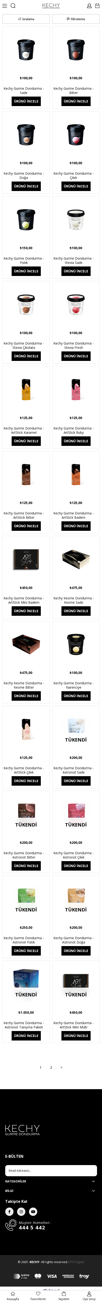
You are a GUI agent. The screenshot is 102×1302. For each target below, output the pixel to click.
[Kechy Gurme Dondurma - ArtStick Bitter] (26, 474)
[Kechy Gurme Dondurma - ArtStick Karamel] (26, 389)
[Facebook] (9, 1212)
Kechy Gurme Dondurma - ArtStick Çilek (24, 770)
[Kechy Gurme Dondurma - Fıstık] (26, 219)
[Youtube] (33, 1212)
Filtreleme (78, 19)
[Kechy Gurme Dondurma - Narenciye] (75, 644)
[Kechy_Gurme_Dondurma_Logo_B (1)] (51, 1130)
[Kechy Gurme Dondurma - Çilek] (75, 134)
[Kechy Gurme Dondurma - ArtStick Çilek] (26, 729)
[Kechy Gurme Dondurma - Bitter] (75, 49)
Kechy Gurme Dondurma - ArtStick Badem (73, 515)
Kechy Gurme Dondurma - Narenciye (73, 685)
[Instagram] (21, 1212)
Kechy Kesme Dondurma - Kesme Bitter (24, 685)
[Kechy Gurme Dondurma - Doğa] (26, 134)
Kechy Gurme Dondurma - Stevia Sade (73, 260)
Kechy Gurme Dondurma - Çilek (73, 175)
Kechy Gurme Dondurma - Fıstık (24, 260)
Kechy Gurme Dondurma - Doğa (24, 175)
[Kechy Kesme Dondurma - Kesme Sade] (75, 559)
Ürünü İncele (26, 101)
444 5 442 (32, 1227)
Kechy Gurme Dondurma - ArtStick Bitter (24, 515)
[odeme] (51, 1276)
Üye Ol (88, 1170)
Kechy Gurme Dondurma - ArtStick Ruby (73, 430)
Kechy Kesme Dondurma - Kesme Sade (73, 600)
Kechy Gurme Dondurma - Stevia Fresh (73, 345)
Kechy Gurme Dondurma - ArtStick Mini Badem (24, 600)
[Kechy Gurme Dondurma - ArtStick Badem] (75, 474)
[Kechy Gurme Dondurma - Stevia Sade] (75, 219)
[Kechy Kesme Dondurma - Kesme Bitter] (26, 644)
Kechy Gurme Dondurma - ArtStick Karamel (24, 430)
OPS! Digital (76, 1262)
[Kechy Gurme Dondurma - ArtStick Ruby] (75, 389)
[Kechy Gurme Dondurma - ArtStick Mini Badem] (26, 559)
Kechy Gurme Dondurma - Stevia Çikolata (24, 345)
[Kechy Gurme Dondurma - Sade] (26, 49)
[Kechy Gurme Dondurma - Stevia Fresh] (75, 304)
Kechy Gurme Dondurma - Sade (24, 90)
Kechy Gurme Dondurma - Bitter (73, 90)
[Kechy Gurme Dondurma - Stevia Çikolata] (26, 304)
